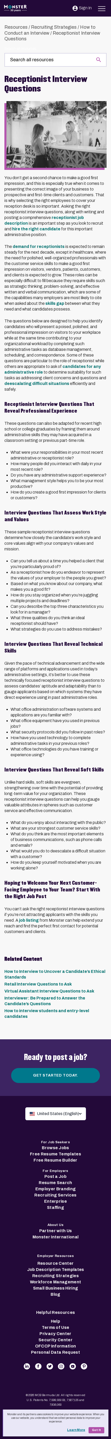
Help (55, 1321)
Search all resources (20, 49)
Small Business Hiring (55, 1288)
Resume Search (55, 1182)
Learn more (76, 1430)
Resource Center (55, 1263)
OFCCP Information (55, 1346)
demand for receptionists (39, 246)
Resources (16, 27)
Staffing (55, 1207)
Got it (96, 1430)
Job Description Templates (55, 1269)
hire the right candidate (36, 229)
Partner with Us (55, 1231)
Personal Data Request (55, 1352)
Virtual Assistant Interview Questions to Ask (49, 991)
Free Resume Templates (55, 1154)
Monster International (56, 1237)
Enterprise (55, 1201)
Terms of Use (55, 1327)
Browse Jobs (55, 1148)
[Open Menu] (102, 8)
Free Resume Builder (55, 1160)
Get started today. (55, 1075)
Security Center (55, 1340)
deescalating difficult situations (36, 383)
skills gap (54, 303)
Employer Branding (55, 1189)
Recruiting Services (55, 1195)
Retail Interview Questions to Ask (38, 984)
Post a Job (55, 1176)
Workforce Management (55, 1282)
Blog (55, 1294)
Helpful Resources (55, 1312)
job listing (29, 920)
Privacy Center (55, 1333)
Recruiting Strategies (54, 27)
